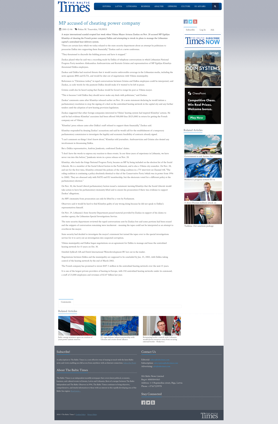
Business (145, 6)
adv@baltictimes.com (161, 366)
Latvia (118, 6)
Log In (203, 29)
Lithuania (131, 6)
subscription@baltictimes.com (166, 363)
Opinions (172, 6)
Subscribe (190, 29)
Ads (212, 29)
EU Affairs (200, 6)
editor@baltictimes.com (159, 359)
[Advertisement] (120, 288)
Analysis (158, 6)
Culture (185, 6)
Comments (66, 301)
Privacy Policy (92, 414)
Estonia (107, 6)
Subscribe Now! (129, 363)
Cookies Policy (81, 414)
